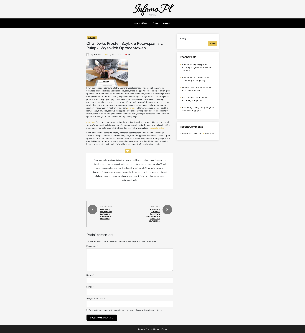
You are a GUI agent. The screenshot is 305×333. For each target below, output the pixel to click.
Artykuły (167, 23)
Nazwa (90, 275)
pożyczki (131, 108)
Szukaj (183, 38)
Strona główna (141, 23)
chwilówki (90, 122)
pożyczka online (157, 128)
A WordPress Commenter (191, 133)
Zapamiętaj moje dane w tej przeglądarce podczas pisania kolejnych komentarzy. (125, 310)
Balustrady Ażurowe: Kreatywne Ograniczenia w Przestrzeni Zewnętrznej (153, 215)
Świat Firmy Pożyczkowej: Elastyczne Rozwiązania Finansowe (106, 214)
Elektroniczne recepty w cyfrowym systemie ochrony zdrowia (196, 67)
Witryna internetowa (95, 298)
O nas (155, 23)
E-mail (90, 287)
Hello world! (210, 133)
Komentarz (92, 246)
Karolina (97, 54)
